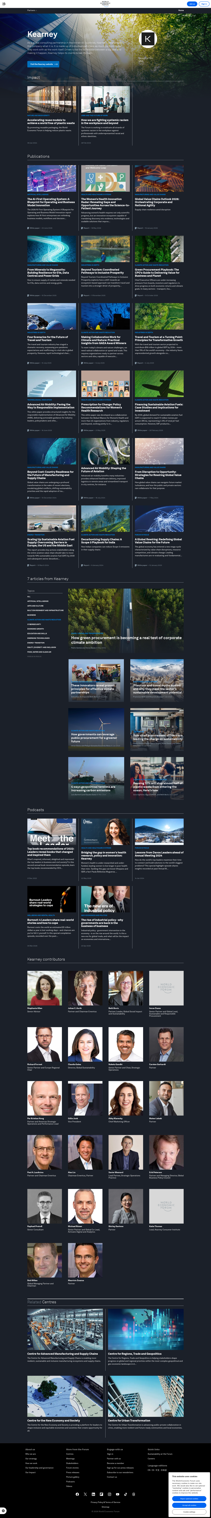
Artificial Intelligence (37, 601)
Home (181, 10)
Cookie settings (189, 1512)
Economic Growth (35, 629)
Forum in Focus (34, 657)
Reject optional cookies (189, 1499)
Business (31, 615)
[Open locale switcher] (3, 1511)
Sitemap (105, 1507)
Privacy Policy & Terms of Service (105, 1502)
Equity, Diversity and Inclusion (41, 647)
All (28, 597)
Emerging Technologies (38, 638)
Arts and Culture (35, 606)
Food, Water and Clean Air (39, 652)
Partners (31, 10)
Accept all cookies (189, 1505)
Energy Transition (35, 643)
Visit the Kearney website (41, 64)
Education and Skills (37, 633)
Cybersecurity (34, 624)
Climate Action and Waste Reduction (44, 620)
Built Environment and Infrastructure (45, 610)
